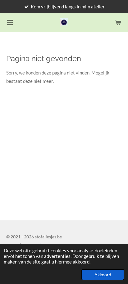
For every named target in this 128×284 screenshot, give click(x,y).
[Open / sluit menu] (10, 22)
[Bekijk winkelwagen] (118, 22)
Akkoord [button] (102, 274)
